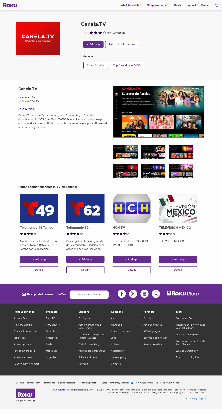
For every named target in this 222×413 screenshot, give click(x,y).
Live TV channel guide (187, 335)
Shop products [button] (156, 5)
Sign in (205, 5)
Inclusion (115, 344)
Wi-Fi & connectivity (89, 344)
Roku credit (19, 338)
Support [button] (191, 5)
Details (39, 269)
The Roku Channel (22, 325)
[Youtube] (144, 294)
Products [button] (51, 312)
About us (115, 318)
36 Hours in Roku (185, 318)
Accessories (52, 338)
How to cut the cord (24, 351)
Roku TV (50, 318)
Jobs (113, 338)
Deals (49, 344)
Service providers (153, 344)
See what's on (20, 318)
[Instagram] (156, 294)
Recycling (83, 364)
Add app (93, 44)
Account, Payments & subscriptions (89, 326)
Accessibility (117, 351)
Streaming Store (22, 344)
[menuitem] (131, 5)
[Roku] (10, 5)
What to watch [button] (130, 5)
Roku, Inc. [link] (64, 390)
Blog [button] (179, 312)
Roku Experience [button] (23, 312)
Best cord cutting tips (187, 357)
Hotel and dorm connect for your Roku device (190, 326)
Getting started (86, 318)
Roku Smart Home (88, 357)
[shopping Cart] (216, 6)
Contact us (117, 364)
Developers (150, 318)
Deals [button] (177, 5)
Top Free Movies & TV (126, 65)
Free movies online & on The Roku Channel (191, 343)
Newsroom (117, 325)
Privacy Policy (26, 109)
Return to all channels (122, 44)
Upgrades (51, 357)
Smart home (52, 331)
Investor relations (120, 331)
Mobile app (51, 351)
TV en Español (95, 65)
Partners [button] (149, 312)
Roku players (53, 325)
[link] (183, 293)
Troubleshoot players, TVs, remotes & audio (92, 336)
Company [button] (117, 312)
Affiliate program (152, 331)
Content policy (118, 357)
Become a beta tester (155, 338)
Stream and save (22, 357)
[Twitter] (133, 294)
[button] (127, 153)
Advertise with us (153, 325)
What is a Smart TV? (187, 351)
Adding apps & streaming (91, 351)
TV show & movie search (26, 364)
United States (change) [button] (193, 399)
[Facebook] (122, 294)
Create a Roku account (25, 331)
